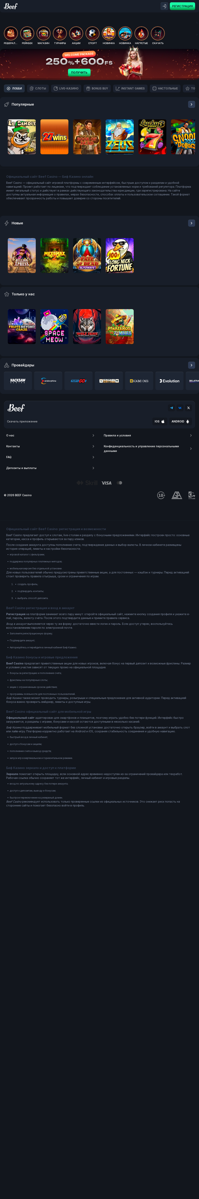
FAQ (8, 457)
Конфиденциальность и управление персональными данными (141, 449)
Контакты (13, 446)
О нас (10, 435)
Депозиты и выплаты (21, 468)
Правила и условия (117, 435)
